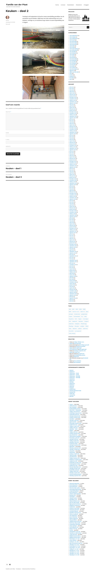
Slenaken (77, 326)
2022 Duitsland (72, 63)
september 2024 (73, 116)
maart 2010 (71, 269)
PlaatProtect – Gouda (74, 374)
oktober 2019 (72, 196)
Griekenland (77, 314)
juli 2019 (71, 200)
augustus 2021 (72, 167)
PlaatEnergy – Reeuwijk (74, 376)
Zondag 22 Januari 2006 (74, 417)
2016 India (71, 54)
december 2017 (72, 228)
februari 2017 (72, 241)
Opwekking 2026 (73, 499)
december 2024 (72, 112)
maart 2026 (72, 93)
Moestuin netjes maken (74, 488)
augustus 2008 (72, 276)
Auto (70, 73)
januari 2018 (72, 226)
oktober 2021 (72, 164)
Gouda (70, 75)
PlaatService (72, 383)
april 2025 (71, 106)
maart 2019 (71, 206)
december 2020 (72, 178)
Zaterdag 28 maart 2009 (74, 468)
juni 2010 (71, 267)
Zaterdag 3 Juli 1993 (73, 439)
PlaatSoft (71, 370)
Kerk (76, 318)
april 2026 (71, 91)
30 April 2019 (77, 352)
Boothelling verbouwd (74, 469)
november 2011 (72, 264)
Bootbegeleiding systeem (79, 355)
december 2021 (72, 161)
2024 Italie (71, 66)
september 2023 (73, 132)
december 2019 (72, 193)
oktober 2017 (72, 229)
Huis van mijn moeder (74, 502)
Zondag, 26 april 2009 (74, 453)
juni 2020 (71, 187)
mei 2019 (71, 203)
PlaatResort (72, 371)
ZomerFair (71, 331)
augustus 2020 (72, 184)
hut (82, 316)
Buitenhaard (72, 452)
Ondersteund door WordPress (28, 569)
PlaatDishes (72, 379)
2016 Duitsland (72, 53)
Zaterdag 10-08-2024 (74, 553)
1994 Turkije (72, 37)
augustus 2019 (72, 199)
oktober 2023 (72, 130)
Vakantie (75, 328)
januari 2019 (72, 209)
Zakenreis (85, 328)
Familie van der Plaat (16, 4)
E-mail (7, 139)
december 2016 (72, 244)
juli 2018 (71, 218)
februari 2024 (72, 126)
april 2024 (71, 123)
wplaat (7, 20)
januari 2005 (72, 285)
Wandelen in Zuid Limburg (75, 533)
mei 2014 (71, 258)
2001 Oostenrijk (72, 41)
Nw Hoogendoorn (73, 349)
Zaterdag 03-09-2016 (74, 552)
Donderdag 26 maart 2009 (75, 462)
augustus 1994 (72, 298)
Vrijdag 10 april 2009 (74, 471)
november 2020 (72, 180)
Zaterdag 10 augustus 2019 (80, 350)
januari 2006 (72, 280)
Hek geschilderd (73, 520)
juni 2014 (71, 257)
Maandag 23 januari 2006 (75, 448)
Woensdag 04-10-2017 (74, 538)
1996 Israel (71, 40)
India (85, 316)
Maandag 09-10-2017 (74, 550)
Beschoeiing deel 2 (73, 492)
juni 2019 (71, 202)
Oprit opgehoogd (77, 347)
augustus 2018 (72, 216)
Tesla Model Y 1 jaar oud (74, 531)
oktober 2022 (72, 146)
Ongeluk (86, 321)
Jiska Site (71, 396)
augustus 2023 (72, 133)
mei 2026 (71, 90)
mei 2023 (71, 138)
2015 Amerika (72, 51)
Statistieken (70, 5)
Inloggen (86, 5)
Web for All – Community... (75, 410)
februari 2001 (72, 289)
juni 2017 (71, 235)
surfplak (82, 326)
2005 (77, 309)
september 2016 (73, 245)
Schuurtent (71, 451)
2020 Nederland (73, 60)
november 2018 (72, 212)
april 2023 (71, 139)
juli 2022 (71, 151)
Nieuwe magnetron (73, 518)
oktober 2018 (72, 213)
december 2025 (72, 97)
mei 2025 (71, 104)
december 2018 (72, 210)
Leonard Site (72, 395)
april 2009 (71, 273)
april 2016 (71, 250)
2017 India (71, 56)
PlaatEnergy (84, 323)
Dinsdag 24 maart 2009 (74, 472)
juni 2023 (71, 136)
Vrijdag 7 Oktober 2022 (79, 342)
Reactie (8, 111)
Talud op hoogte (73, 455)
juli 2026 (71, 87)
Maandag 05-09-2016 (74, 554)
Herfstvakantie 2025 (74, 527)
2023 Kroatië (72, 64)
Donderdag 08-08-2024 (74, 546)
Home (57, 5)
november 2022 (72, 145)
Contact (63, 5)
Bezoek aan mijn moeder (74, 522)
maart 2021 (71, 174)
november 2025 (72, 98)
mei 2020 (71, 189)
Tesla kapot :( (72, 496)
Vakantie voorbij (73, 498)
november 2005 (72, 282)
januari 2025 (72, 110)
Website (8, 146)
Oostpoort (71, 76)
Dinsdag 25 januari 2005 (74, 416)
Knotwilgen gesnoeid (84, 345)
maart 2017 (71, 240)
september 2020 (73, 183)
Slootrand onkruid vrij (74, 483)
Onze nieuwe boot (73, 435)
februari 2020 (72, 192)
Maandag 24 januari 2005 (75, 475)
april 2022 (71, 155)
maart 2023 (71, 141)
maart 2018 (71, 224)
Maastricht (74, 321)
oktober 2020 (72, 181)
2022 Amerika (72, 61)
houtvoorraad (77, 316)
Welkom (71, 430)
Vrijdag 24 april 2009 (74, 440)
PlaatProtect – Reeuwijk (74, 377)
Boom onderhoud (73, 517)
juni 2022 (71, 152)
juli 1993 (71, 301)
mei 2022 (71, 154)
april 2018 (71, 222)
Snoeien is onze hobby (74, 508)
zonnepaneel (78, 331)
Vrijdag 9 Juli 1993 (73, 427)
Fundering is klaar (73, 443)
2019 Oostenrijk (73, 59)
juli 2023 (71, 135)
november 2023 (72, 129)
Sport (70, 79)
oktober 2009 (72, 272)
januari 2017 (72, 242)
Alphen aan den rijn (73, 72)
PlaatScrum (72, 380)
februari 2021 (72, 176)
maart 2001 (71, 288)
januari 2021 (72, 177)
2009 (70, 311)
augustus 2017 (72, 232)
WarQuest (71, 387)
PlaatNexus (71, 384)
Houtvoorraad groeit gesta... (75, 474)
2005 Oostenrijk (73, 43)
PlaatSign (71, 326)
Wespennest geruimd (80, 346)
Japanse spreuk (72, 421)
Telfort (86, 326)
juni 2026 (71, 88)
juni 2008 (71, 279)
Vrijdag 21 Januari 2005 (74, 458)
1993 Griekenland (73, 35)
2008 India (71, 45)
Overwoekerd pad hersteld (75, 489)
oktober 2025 (72, 100)
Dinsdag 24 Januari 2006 (74, 445)
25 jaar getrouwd (73, 534)
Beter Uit (83, 311)
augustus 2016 (72, 247)
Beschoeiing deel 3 (73, 485)
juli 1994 (71, 299)
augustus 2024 (72, 117)
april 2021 (71, 173)
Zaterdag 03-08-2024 (74, 544)
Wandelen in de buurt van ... (75, 512)
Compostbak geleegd (74, 490)
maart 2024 (72, 125)
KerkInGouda (72, 389)
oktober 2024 (72, 114)
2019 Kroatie (72, 57)
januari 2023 (72, 144)
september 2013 (72, 260)
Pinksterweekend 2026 (74, 501)
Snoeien (71, 530)
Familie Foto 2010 (73, 461)
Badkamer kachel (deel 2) (75, 536)
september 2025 (73, 101)
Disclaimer (79, 5)
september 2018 (73, 215)
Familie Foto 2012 (73, 424)
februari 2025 (72, 109)
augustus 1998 (72, 292)
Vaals (70, 328)
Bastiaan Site (72, 392)
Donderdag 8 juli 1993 (74, 414)
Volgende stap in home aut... (75, 521)
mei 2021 (71, 171)
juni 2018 (71, 219)
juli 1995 (71, 296)
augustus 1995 (72, 295)
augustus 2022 (72, 149)
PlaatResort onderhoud (74, 505)
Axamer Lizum (76, 311)
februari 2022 (72, 158)
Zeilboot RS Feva (73, 405)
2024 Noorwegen (73, 69)
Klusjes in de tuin (73, 528)
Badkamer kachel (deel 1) (75, 537)
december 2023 (72, 128)
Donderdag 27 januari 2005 (75, 413)
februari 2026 (72, 94)
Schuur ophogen (73, 525)
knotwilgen (85, 318)
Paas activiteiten (77, 361)
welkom (80, 328)
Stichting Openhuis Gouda (75, 390)
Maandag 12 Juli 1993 (74, 442)
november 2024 (72, 113)
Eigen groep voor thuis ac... (75, 504)
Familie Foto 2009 (73, 465)
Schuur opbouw (72, 540)
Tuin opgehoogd (73, 515)
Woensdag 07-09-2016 (74, 547)
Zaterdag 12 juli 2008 (74, 420)
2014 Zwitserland (73, 50)
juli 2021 (71, 168)
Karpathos (71, 318)
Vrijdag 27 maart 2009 (74, 426)
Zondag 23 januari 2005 (74, 433)
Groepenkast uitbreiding (74, 524)
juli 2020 (71, 186)
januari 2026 (72, 96)
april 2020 (71, 190)
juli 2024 (71, 119)
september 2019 (73, 197)
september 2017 (73, 231)
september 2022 (73, 148)
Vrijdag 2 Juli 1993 (73, 432)
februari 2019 (72, 208)
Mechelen (80, 321)
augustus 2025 (72, 103)
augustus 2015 (72, 253)
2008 (84, 309)
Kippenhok (76, 356)
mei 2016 (71, 248)
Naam (7, 132)
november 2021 (72, 162)
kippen (80, 318)
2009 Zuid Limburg (73, 48)
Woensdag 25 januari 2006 (75, 423)
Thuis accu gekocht (73, 514)
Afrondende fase (73, 456)
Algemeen (71, 70)
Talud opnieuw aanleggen (75, 436)
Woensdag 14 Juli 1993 (74, 437)
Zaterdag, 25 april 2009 (74, 449)
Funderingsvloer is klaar (74, 464)
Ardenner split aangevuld (75, 493)
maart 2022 (72, 157)
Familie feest (72, 506)
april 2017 (71, 238)
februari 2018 (72, 225)
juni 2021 (71, 170)
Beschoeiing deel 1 (73, 486)
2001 (73, 309)
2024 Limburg (72, 67)
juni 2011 (71, 266)
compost (71, 314)
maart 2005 (72, 283)
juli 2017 (71, 234)
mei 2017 (71, 237)
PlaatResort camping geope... (75, 459)
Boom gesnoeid (77, 343)
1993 (70, 309)
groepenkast (84, 314)
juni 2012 (71, 263)
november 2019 (72, 194)
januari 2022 (72, 160)
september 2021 (73, 165)
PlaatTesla (71, 386)
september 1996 (73, 293)
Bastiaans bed (72, 495)
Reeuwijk (8, 24)
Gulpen (70, 316)
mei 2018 (71, 221)
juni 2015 (71, 254)
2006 (80, 309)
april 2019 (71, 205)
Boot (87, 311)
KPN (70, 321)
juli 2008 (71, 277)
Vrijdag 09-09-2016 (74, 549)
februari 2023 (72, 142)
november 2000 (72, 290)
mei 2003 (71, 286)
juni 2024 (71, 120)
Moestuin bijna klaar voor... (75, 467)
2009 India (71, 47)
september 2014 (73, 256)
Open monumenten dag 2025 (75, 543)
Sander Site (71, 393)
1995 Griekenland (73, 38)
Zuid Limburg (72, 333)
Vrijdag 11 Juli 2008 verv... (75, 411)
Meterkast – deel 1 (73, 429)
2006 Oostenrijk (73, 44)
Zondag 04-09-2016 (74, 541)
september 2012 (73, 261)
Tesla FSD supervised (74, 509)
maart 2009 (72, 274)
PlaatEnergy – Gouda (74, 373)
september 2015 (73, 251)
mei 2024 (71, 122)
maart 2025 (72, 107)
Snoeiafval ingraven (73, 511)
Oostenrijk (71, 323)
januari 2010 (72, 270)
